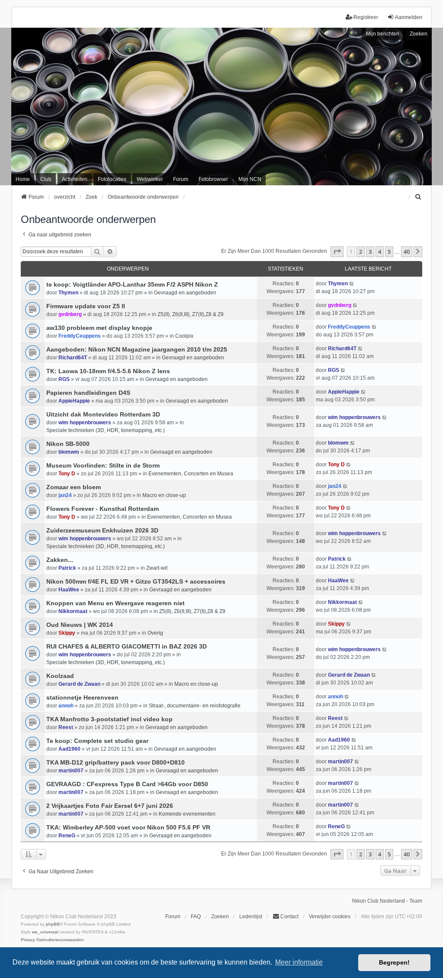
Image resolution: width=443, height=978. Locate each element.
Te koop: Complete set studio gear (97, 740)
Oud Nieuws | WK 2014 (79, 624)
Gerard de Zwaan (79, 684)
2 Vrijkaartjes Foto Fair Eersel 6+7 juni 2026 (109, 805)
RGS (64, 379)
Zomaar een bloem (73, 487)
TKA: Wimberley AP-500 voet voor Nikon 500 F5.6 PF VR (128, 827)
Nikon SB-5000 (68, 443)
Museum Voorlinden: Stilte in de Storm (103, 465)
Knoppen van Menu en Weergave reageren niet (115, 603)
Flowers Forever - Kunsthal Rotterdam (102, 508)
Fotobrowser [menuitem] (213, 179)
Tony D (66, 474)
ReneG (66, 836)
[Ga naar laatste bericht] (352, 283)
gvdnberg (70, 314)
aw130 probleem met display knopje (99, 327)
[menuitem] (418, 197)
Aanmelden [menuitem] (408, 17)
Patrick (67, 568)
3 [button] (370, 251)
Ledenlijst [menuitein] (250, 916)
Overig (155, 633)
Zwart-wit (156, 568)
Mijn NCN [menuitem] (249, 179)
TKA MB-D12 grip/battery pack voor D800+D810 (115, 762)
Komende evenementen (187, 814)
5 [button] (389, 251)
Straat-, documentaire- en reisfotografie (195, 706)
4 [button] (379, 251)
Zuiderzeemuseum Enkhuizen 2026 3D (102, 530)
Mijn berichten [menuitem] (382, 34)
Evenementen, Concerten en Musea (190, 474)
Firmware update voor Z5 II (85, 306)
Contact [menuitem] (289, 916)
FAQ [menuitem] (196, 916)
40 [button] (407, 251)
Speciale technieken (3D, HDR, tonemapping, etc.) (105, 430)
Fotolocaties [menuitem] (112, 179)
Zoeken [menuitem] (220, 916)
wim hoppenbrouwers (84, 423)
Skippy (66, 633)
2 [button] (360, 251)
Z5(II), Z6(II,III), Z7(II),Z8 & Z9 (190, 314)
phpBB (53, 924)
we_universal (45, 932)
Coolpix (184, 336)
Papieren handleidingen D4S (88, 392)
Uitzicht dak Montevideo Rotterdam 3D (103, 414)
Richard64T (72, 358)
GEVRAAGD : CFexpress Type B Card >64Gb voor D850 (127, 784)
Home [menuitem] (23, 179)
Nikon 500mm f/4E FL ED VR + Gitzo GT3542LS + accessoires (135, 581)
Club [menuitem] (45, 179)
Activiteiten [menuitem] (74, 179)
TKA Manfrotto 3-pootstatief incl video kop (109, 719)
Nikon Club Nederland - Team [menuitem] (387, 901)
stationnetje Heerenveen (82, 697)
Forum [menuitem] (180, 179)
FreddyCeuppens (79, 336)
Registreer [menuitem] (365, 17)
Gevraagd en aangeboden (185, 293)
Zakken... (59, 559)
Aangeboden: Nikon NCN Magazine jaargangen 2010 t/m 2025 (136, 349)
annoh (66, 706)
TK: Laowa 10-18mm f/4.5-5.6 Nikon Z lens (108, 371)
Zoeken (418, 34)
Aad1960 (69, 749)
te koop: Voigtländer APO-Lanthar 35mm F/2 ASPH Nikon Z (132, 284)
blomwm (68, 452)
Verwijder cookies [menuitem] (329, 916)
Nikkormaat (72, 611)
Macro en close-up (164, 495)
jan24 (65, 495)
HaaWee (68, 590)
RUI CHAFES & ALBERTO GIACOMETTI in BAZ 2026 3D (126, 646)
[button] (337, 251)
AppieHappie (74, 401)
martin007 (70, 771)
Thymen (68, 293)
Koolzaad (60, 675)
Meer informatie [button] (299, 962)
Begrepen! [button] (394, 962)
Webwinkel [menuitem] (150, 179)
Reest (65, 727)
